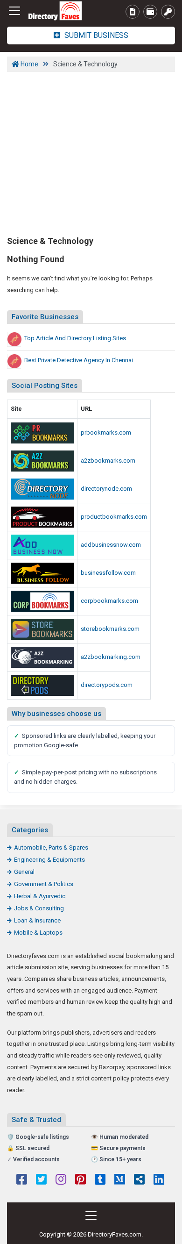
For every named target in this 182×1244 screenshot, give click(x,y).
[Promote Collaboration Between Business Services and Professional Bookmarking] (58, 11)
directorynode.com (106, 488)
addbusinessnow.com (111, 544)
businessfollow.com (108, 572)
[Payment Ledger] (150, 12)
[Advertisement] (91, 153)
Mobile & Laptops (38, 932)
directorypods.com (107, 684)
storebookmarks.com (110, 628)
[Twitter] (41, 1180)
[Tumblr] (100, 1180)
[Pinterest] (80, 1180)
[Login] (168, 12)
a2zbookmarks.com (108, 460)
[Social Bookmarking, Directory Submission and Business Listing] (42, 629)
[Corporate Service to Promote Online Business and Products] (42, 601)
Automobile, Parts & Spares (51, 847)
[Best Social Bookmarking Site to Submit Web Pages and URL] (42, 432)
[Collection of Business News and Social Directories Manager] (42, 573)
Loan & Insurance (37, 920)
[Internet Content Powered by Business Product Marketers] (42, 461)
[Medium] (119, 1180)
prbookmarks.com (106, 432)
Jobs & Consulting (39, 908)
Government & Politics (43, 883)
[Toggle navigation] (14, 10)
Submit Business (95, 35)
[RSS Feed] (139, 1180)
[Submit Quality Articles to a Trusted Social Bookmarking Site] (42, 657)
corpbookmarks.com (109, 600)
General (24, 871)
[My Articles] (133, 12)
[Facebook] (21, 1180)
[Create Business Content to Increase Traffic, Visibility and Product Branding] (42, 685)
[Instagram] (61, 1180)
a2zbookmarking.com (110, 656)
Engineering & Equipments (49, 859)
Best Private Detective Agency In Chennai (78, 360)
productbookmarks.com (114, 516)
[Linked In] (159, 1180)
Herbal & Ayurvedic (39, 896)
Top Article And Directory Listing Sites (75, 338)
